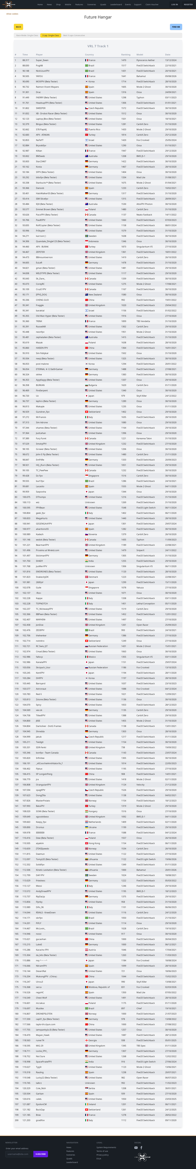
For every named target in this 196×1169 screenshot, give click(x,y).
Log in (174, 4)
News (49, 4)
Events (128, 4)
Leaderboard (116, 4)
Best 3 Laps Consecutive (74, 35)
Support (137, 4)
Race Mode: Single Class (27, 35)
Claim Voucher (152, 4)
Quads (103, 4)
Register (188, 4)
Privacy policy (103, 1155)
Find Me (176, 27)
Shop (58, 4)
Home (40, 4)
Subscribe (41, 1154)
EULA (99, 1158)
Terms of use (102, 1151)
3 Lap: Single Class (50, 35)
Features (79, 4)
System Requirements (106, 1147)
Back (18, 27)
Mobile (68, 4)
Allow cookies (12, 14)
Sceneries (91, 4)
